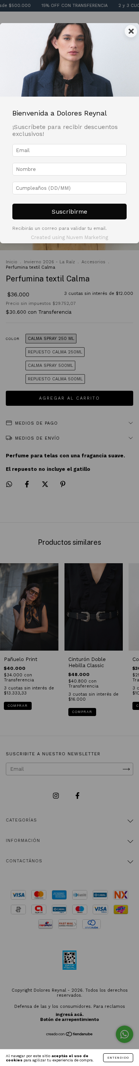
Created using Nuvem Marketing (69, 237)
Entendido (118, 1057)
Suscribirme (69, 211)
